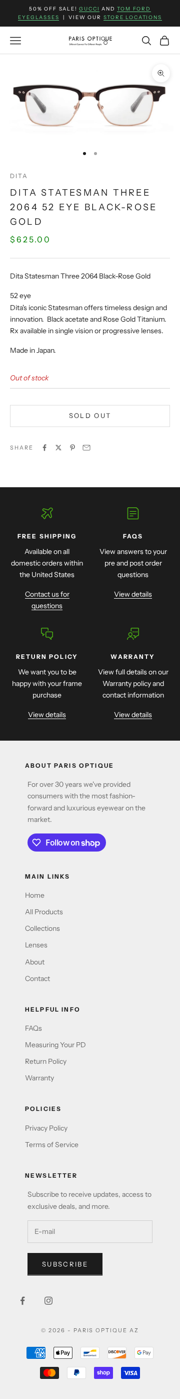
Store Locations (133, 17)
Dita (19, 176)
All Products (44, 911)
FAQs (33, 1028)
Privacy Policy (46, 1128)
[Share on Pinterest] (72, 448)
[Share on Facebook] (44, 448)
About (34, 961)
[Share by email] (86, 448)
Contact (37, 978)
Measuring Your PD (55, 1044)
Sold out (90, 415)
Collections (42, 928)
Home (34, 895)
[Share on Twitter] (58, 448)
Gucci (89, 9)
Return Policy (45, 1061)
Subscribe (65, 1264)
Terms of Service (51, 1144)
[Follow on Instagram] (49, 1301)
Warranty (39, 1077)
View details (133, 594)
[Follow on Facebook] (23, 1301)
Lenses (36, 944)
